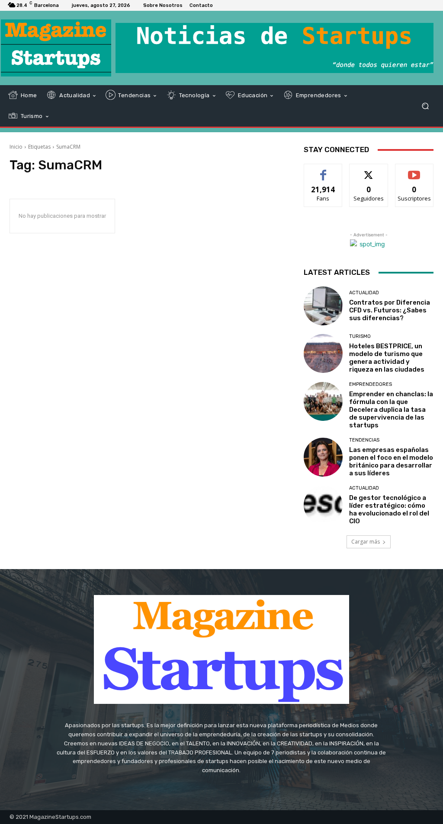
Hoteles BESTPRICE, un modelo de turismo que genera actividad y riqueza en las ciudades (386, 357)
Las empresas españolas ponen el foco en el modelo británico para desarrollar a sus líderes (391, 461)
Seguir (369, 170)
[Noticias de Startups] (56, 47)
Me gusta (323, 170)
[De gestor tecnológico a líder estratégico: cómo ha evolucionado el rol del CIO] (323, 505)
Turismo (360, 336)
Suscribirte (414, 170)
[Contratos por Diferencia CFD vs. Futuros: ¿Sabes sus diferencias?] (323, 305)
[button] (425, 106)
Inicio (16, 146)
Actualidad (364, 292)
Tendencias (364, 440)
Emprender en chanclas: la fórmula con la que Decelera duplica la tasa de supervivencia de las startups (391, 409)
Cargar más (365, 541)
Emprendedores (370, 384)
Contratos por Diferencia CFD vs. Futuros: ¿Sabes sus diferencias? (389, 310)
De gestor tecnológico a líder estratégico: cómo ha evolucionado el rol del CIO (389, 509)
